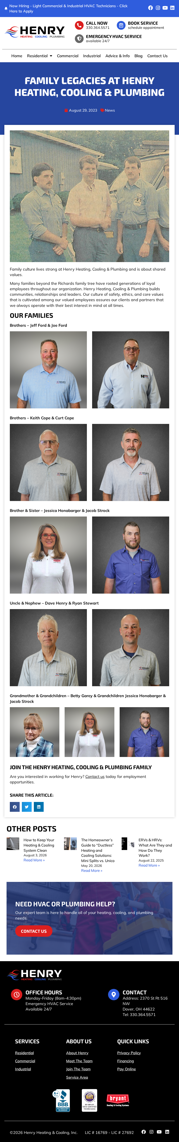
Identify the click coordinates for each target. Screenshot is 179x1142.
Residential (37, 55)
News (110, 110)
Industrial (92, 55)
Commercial (67, 55)
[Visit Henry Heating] (150, 7)
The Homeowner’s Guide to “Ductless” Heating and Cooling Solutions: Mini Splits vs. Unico (98, 850)
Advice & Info (117, 55)
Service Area (77, 1077)
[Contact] (113, 994)
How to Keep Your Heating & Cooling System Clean (39, 845)
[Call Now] (79, 25)
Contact (135, 992)
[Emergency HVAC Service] (79, 39)
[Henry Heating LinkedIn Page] (167, 1132)
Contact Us (157, 55)
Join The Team (78, 1069)
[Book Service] (121, 25)
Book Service (143, 23)
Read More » (34, 860)
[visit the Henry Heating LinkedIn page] (172, 7)
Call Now (97, 23)
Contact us (95, 776)
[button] (15, 807)
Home (16, 55)
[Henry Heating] (34, 32)
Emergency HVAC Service (114, 36)
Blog (138, 55)
